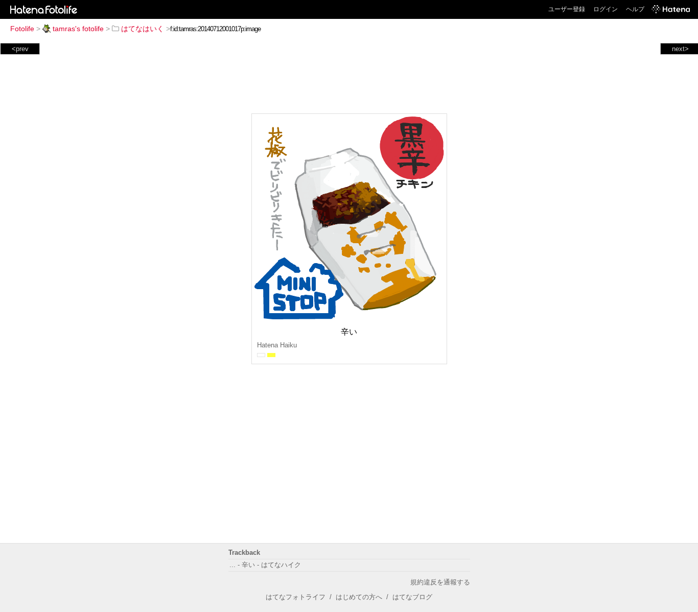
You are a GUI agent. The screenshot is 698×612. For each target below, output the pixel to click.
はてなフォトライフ (295, 597)
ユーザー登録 (566, 9)
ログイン (605, 9)
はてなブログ (412, 597)
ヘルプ (635, 9)
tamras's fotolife (78, 29)
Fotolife (22, 29)
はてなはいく (142, 29)
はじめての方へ (359, 597)
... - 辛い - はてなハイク (265, 565)
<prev (20, 49)
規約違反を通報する (440, 582)
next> (680, 49)
